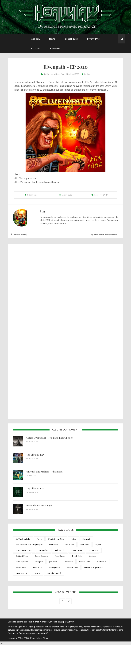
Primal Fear (94, 550)
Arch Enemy (60, 556)
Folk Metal (69, 544)
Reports (35, 48)
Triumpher (44, 550)
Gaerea (37, 573)
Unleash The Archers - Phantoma (44, 471)
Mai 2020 (75, 74)
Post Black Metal (54, 573)
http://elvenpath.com (25, 178)
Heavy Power (76, 550)
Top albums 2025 (35, 454)
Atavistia (92, 556)
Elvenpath (50, 74)
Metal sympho (22, 561)
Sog (88, 74)
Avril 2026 (84, 544)
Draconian (68, 561)
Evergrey (39, 561)
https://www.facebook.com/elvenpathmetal (36, 181)
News (52, 39)
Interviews (93, 39)
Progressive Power (24, 550)
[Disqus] (65, 290)
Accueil (35, 39)
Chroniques (71, 39)
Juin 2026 (53, 561)
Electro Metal (21, 573)
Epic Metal (59, 550)
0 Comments (32, 195)
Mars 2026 (37, 567)
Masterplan (102, 561)
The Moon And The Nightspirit (29, 544)
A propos (55, 48)
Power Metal (66, 74)
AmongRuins (54, 567)
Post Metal (53, 544)
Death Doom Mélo (56, 539)
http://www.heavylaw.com (105, 234)
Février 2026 (72, 567)
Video (73, 539)
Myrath (98, 544)
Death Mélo (77, 556)
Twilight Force (22, 556)
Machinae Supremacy (93, 567)
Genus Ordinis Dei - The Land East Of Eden (49, 437)
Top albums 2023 (35, 488)
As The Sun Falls (23, 539)
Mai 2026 (86, 539)
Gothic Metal (84, 561)
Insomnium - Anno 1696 (39, 505)
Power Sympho (41, 556)
